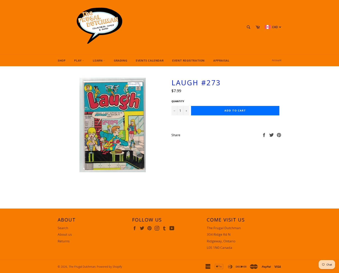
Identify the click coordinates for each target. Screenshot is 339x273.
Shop (62, 60)
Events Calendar (150, 60)
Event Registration (188, 60)
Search (63, 228)
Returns (64, 241)
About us (65, 234)
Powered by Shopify (109, 266)
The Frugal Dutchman (82, 266)
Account (276, 60)
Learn (98, 60)
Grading (120, 60)
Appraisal (221, 60)
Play (78, 60)
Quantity (177, 101)
